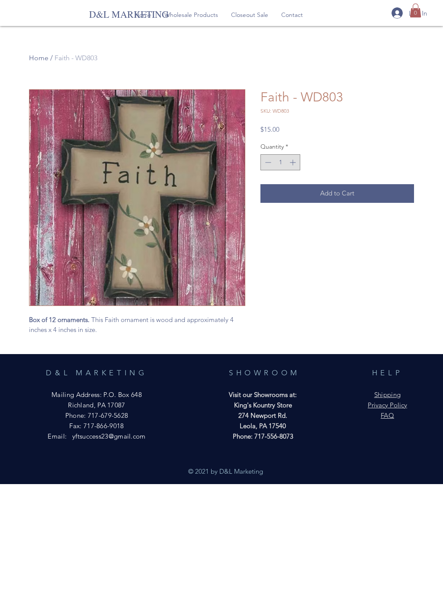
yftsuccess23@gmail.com (109, 436)
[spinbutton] (280, 162)
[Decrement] (267, 162)
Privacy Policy (387, 405)
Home (38, 58)
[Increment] (293, 162)
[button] (191, 15)
